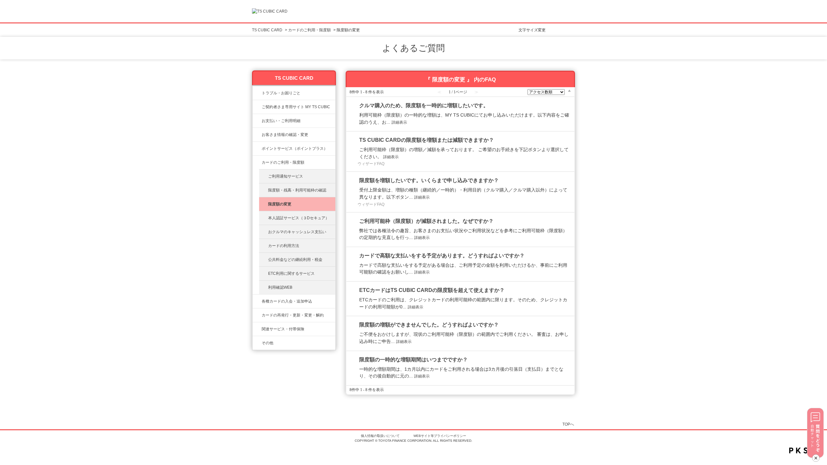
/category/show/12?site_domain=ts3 (257, 148)
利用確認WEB (280, 287)
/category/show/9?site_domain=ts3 (257, 135)
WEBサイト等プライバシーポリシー (440, 436)
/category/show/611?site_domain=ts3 (257, 343)
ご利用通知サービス (285, 176)
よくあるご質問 (413, 48)
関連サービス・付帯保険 (283, 329)
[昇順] (569, 90)
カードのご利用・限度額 (309, 30)
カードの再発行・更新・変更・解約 (293, 315)
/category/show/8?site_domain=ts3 (257, 162)
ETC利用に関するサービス (291, 273)
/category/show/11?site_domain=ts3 (257, 93)
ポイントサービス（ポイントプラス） (295, 148)
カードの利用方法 (283, 245)
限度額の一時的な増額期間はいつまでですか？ (413, 359)
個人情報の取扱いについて (380, 436)
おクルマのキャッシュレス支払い (297, 232)
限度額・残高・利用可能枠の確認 (297, 190)
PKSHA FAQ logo (806, 450)
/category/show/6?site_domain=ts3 (257, 301)
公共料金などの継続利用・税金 (295, 259)
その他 (267, 343)
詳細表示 (399, 122)
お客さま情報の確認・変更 (285, 134)
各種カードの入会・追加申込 (287, 301)
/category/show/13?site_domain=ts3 (257, 121)
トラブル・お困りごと (281, 93)
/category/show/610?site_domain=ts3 (257, 329)
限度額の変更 (279, 204)
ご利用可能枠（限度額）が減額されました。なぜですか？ (426, 221)
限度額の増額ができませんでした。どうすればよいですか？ (429, 324)
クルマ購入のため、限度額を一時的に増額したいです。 (423, 105)
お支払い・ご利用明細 (281, 121)
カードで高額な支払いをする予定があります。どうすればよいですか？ (442, 255)
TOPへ (568, 424)
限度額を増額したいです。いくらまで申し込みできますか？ (429, 180)
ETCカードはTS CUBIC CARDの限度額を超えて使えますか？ (432, 290)
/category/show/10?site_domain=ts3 (257, 107)
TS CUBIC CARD (267, 30)
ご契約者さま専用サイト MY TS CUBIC (296, 107)
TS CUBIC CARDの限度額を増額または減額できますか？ (426, 140)
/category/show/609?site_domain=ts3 (257, 315)
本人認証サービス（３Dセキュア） (298, 218)
